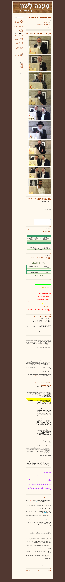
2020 (22, 63)
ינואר (21, 54)
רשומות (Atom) (47, 571)
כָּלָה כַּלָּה (49, 470)
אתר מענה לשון (50, 13)
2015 (22, 68)
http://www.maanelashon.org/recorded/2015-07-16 (44, 24)
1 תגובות (50, 335)
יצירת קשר (32, 13)
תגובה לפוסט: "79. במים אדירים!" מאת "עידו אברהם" (19, 36)
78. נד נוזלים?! (21, 31)
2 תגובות (50, 314)
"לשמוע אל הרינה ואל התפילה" (19, 48)
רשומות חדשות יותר (48, 570)
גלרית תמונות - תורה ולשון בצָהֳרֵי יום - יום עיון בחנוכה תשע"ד (18, 22)
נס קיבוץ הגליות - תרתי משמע (44, 338)
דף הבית (38, 570)
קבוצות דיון (45, 13)
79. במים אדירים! (21, 30)
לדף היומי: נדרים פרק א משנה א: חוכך (42, 316)
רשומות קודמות (28, 570)
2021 (22, 62)
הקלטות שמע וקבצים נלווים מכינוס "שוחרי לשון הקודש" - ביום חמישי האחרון (40, 18)
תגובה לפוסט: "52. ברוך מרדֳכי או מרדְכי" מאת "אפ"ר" (19, 43)
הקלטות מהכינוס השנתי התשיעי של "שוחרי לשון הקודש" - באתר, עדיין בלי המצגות (39, 199)
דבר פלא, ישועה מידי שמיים (38, 375)
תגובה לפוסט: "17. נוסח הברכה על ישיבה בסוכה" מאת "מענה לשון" (18, 39)
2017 (22, 66)
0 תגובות (50, 226)
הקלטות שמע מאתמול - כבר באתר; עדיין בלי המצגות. (43, 203)
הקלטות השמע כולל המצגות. (47, 22)
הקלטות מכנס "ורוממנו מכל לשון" (19, 49)
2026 (22, 53)
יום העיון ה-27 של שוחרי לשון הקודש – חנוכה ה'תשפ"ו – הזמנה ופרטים (18, 26)
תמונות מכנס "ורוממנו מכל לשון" (19, 21)
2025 (22, 57)
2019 (22, 64)
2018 (22, 65)
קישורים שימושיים (37, 13)
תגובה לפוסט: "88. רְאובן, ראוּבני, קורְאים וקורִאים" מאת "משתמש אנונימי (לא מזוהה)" (19, 42)
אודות (29, 13)
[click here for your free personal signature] (42, 219)
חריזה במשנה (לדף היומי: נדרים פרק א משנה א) (40, 283)
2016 (22, 67)
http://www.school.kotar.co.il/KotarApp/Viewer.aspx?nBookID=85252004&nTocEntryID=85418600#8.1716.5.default (41, 382)
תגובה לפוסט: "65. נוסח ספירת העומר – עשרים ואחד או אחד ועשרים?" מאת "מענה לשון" (18, 38)
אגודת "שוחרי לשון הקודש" (20, 47)
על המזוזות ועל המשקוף (45, 498)
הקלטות (42, 13)
